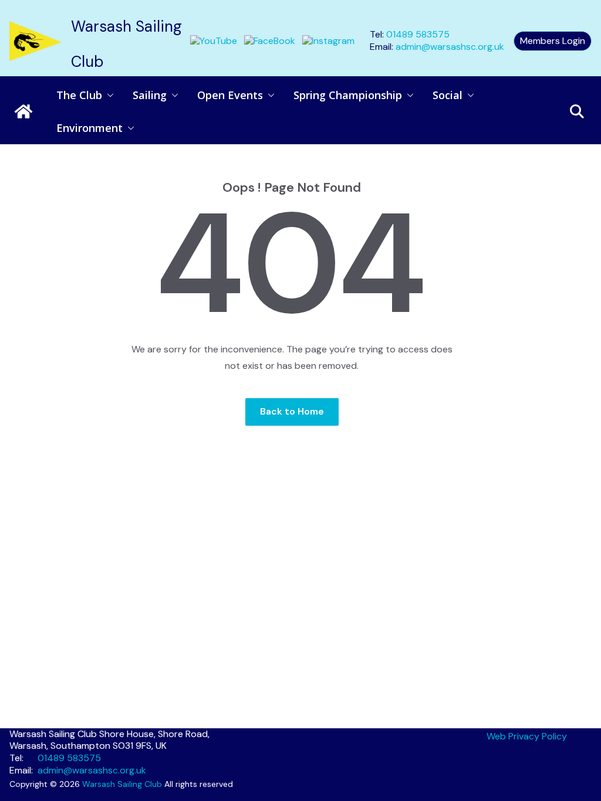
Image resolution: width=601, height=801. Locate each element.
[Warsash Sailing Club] (23, 111)
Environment (89, 128)
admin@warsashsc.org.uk (450, 46)
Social (447, 95)
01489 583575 (418, 34)
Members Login (552, 41)
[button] (108, 95)
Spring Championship (347, 95)
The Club (79, 95)
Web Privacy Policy (527, 736)
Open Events (230, 95)
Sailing (150, 95)
